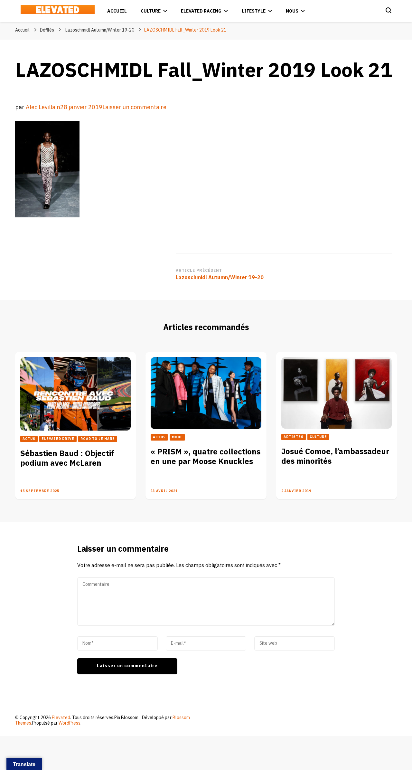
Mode (177, 437)
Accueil (117, 11)
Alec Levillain (43, 107)
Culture (151, 11)
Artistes (294, 437)
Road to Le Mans (97, 439)
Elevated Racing (201, 11)
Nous (292, 11)
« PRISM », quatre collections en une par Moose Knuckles (205, 457)
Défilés (47, 30)
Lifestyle (254, 11)
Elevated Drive (58, 439)
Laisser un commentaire (134, 107)
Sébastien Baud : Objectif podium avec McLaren (67, 458)
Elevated (61, 717)
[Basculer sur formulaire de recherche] (388, 10)
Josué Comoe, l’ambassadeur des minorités (335, 456)
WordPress (69, 723)
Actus (29, 439)
